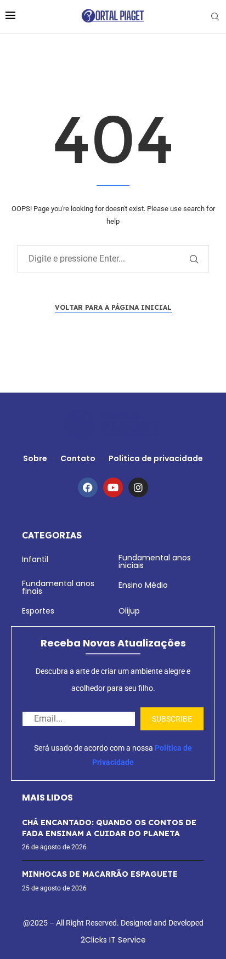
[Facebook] (88, 487)
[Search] (215, 16)
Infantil (35, 559)
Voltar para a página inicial (113, 307)
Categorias (52, 535)
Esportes (38, 611)
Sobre (35, 458)
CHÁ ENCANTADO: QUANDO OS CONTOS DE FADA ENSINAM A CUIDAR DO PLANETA (109, 828)
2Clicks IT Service (113, 939)
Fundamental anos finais (58, 587)
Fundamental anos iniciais (154, 561)
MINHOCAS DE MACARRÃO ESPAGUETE (100, 874)
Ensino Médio (143, 585)
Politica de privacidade (156, 458)
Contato (77, 458)
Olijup (129, 611)
